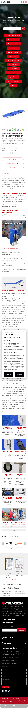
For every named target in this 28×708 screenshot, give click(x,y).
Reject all (8, 374)
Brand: (3, 150)
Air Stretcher (13, 56)
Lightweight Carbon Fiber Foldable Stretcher (9, 549)
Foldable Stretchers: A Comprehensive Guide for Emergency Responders (20, 593)
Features (6, 173)
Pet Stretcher (13, 64)
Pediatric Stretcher (13, 73)
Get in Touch (6, 687)
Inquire (11, 159)
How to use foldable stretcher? (7, 593)
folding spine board (13, 613)
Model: (3, 148)
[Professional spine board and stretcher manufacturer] (13, 603)
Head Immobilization (13, 81)
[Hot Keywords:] (23, 28)
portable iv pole (10, 615)
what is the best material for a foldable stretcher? (7, 595)
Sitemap (14, 700)
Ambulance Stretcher (13, 35)
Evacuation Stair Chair (13, 60)
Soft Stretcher (13, 68)
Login (10, 701)
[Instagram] (6, 691)
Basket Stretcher (13, 52)
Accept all (19, 374)
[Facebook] (3, 691)
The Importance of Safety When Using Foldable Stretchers (7, 591)
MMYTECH (5, 701)
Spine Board (13, 77)
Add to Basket (11, 163)
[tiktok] (9, 691)
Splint (13, 85)
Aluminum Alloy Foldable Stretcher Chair (19, 549)
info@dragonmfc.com (11, 657)
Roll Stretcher (13, 48)
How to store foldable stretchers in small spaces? (20, 591)
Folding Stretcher (13, 44)
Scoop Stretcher (13, 39)
